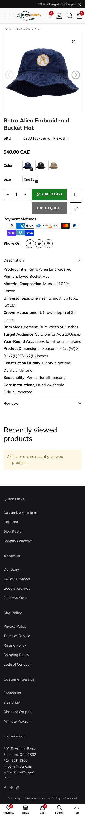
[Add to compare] (75, 194)
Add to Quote (49, 208)
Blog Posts (12, 531)
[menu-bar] (9, 16)
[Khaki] (53, 165)
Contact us (12, 692)
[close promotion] (79, 4)
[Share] (30, 243)
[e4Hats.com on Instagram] (18, 788)
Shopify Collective (18, 541)
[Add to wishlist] (75, 208)
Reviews (11, 403)
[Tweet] (39, 243)
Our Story (11, 569)
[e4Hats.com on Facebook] (5, 788)
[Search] (69, 16)
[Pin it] (48, 243)
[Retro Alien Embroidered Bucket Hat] (42, 73)
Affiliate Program (18, 721)
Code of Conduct (17, 664)
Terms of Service (17, 636)
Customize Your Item (20, 512)
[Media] (73, 42)
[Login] (59, 16)
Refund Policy (15, 645)
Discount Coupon (18, 711)
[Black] (40, 165)
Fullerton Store (15, 598)
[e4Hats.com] (29, 16)
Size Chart (12, 702)
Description (14, 260)
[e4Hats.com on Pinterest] (11, 788)
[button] (9, 75)
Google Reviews (17, 588)
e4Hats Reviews (17, 579)
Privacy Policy (15, 626)
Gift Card (11, 522)
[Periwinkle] (27, 165)
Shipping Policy (16, 655)
